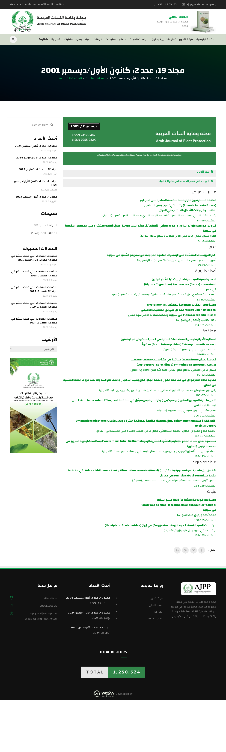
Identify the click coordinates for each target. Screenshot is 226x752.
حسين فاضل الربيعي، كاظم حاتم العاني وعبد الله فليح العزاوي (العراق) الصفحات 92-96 (173, 367)
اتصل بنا (55, 39)
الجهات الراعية (93, 39)
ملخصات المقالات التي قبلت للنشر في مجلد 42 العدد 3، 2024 (34, 305)
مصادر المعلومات (116, 39)
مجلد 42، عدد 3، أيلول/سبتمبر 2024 (36, 146)
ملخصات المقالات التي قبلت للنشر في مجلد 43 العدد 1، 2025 (34, 273)
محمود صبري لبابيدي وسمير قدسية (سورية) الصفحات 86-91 (168, 347)
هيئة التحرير (186, 39)
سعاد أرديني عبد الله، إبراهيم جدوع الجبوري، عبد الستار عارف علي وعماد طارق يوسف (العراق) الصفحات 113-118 (141, 448)
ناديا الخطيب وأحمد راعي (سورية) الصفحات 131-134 (171, 315)
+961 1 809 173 (167, 4)
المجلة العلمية (95, 78)
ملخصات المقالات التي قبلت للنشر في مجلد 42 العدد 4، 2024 (34, 289)
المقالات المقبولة (46, 233)
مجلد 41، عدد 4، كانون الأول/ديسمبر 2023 (35, 183)
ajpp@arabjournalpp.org (201, 4)
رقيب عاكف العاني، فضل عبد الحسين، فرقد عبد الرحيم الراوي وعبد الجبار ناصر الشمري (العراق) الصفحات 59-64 (159, 210)
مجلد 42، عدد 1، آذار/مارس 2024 (38, 169)
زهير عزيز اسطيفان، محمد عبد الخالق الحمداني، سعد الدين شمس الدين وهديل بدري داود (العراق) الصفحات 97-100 (139, 387)
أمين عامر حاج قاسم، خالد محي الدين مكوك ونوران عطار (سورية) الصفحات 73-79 (161, 260)
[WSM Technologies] (104, 693)
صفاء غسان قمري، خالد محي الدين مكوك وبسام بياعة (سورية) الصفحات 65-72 (140, 233)
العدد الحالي (156, 605)
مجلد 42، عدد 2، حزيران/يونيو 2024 (36, 157)
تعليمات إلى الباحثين (164, 39)
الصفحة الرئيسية (206, 39)
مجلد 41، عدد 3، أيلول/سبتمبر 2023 (36, 196)
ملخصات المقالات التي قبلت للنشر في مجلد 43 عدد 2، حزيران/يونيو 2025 (34, 258)
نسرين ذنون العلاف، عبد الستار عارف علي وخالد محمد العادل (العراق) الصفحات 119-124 (142, 478)
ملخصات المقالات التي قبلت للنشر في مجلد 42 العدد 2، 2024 (34, 320)
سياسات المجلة (139, 39)
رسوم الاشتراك (73, 39)
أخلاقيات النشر (155, 618)
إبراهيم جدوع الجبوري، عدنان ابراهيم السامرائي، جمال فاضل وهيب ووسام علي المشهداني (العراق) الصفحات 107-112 (146, 428)
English (43, 39)
